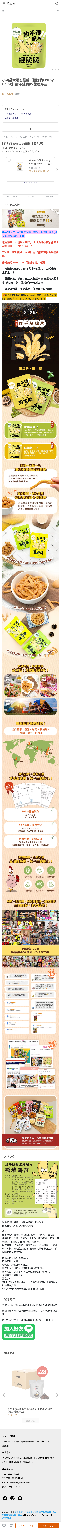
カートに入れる (25, 1525)
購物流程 (6, 1457)
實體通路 (6, 1445)
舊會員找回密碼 (28, 1441)
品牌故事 (6, 1441)
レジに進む (48, 1525)
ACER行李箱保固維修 (11, 1462)
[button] (57, 169)
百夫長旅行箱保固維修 (44, 1457)
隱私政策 (40, 1441)
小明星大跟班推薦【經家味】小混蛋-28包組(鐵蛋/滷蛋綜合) (30, 1410)
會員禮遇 (15, 1441)
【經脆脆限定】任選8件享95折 (18, 113)
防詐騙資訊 (28, 1462)
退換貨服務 (28, 1457)
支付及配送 (16, 1457)
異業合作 (49, 1441)
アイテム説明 (12, 196)
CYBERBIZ (6, 1518)
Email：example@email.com (16, 1482)
